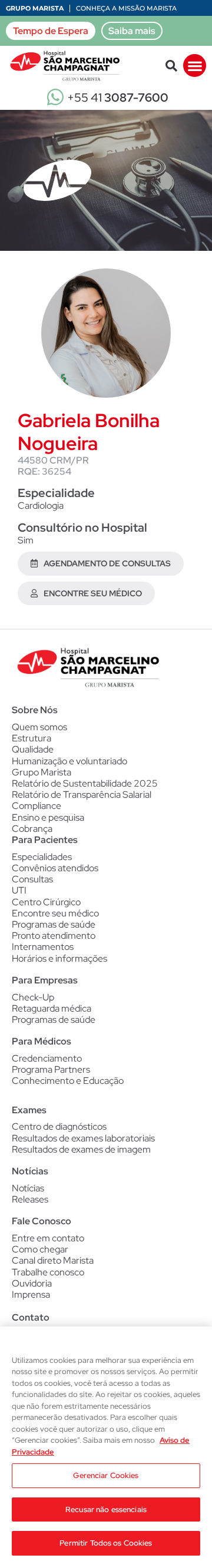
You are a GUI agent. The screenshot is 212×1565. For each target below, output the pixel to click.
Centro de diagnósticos (59, 1126)
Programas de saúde (53, 924)
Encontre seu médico (55, 913)
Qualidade (33, 749)
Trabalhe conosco (48, 1272)
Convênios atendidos (55, 868)
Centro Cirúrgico (46, 902)
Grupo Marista (35, 8)
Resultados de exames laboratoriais (83, 1138)
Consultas (32, 879)
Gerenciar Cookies (105, 1475)
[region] (106, 1445)
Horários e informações (59, 958)
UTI (19, 890)
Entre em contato (48, 1238)
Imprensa (31, 1294)
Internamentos (43, 946)
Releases (30, 1199)
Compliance (36, 806)
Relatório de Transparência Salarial (81, 794)
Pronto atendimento (53, 935)
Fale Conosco (41, 1221)
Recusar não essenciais (106, 1509)
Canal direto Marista (53, 1260)
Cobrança (32, 828)
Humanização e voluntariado (69, 761)
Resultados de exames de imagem (81, 1149)
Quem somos (39, 727)
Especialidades (42, 856)
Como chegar (40, 1249)
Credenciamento (47, 1058)
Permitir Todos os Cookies (105, 1543)
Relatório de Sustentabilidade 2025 (85, 783)
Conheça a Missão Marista (126, 8)
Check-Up (33, 997)
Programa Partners (51, 1069)
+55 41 (117, 97)
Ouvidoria (32, 1283)
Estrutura (31, 738)
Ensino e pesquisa (48, 817)
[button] (171, 66)
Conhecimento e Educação (68, 1080)
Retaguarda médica (51, 1008)
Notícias (28, 1188)
